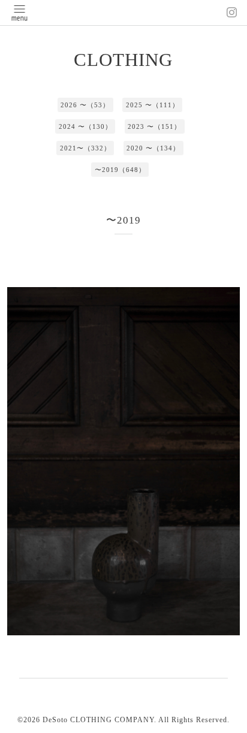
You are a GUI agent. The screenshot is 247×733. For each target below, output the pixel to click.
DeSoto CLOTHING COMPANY (98, 720)
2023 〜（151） (154, 126)
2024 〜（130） (85, 126)
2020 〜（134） (153, 148)
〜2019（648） (120, 169)
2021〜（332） (85, 148)
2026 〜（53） (85, 104)
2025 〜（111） (152, 104)
